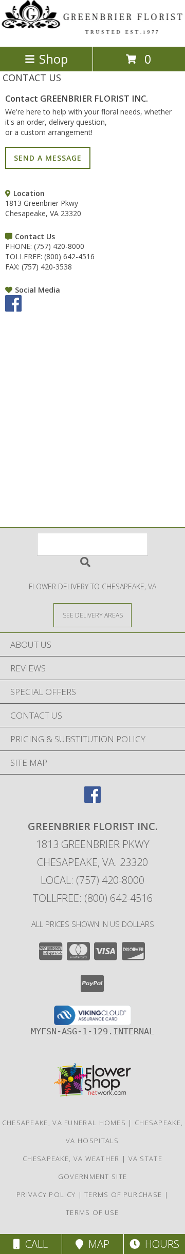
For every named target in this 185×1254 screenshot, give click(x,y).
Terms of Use (92, 1212)
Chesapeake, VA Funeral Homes (64, 1122)
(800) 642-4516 (69, 256)
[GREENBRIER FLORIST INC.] (93, 31)
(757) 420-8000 (59, 246)
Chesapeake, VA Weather (71, 1158)
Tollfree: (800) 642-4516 (93, 898)
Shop (53, 58)
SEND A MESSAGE (48, 158)
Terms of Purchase (123, 1194)
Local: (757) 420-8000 (92, 880)
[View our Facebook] (13, 309)
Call (34, 1244)
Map (96, 1244)
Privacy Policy (46, 1194)
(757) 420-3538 (47, 267)
